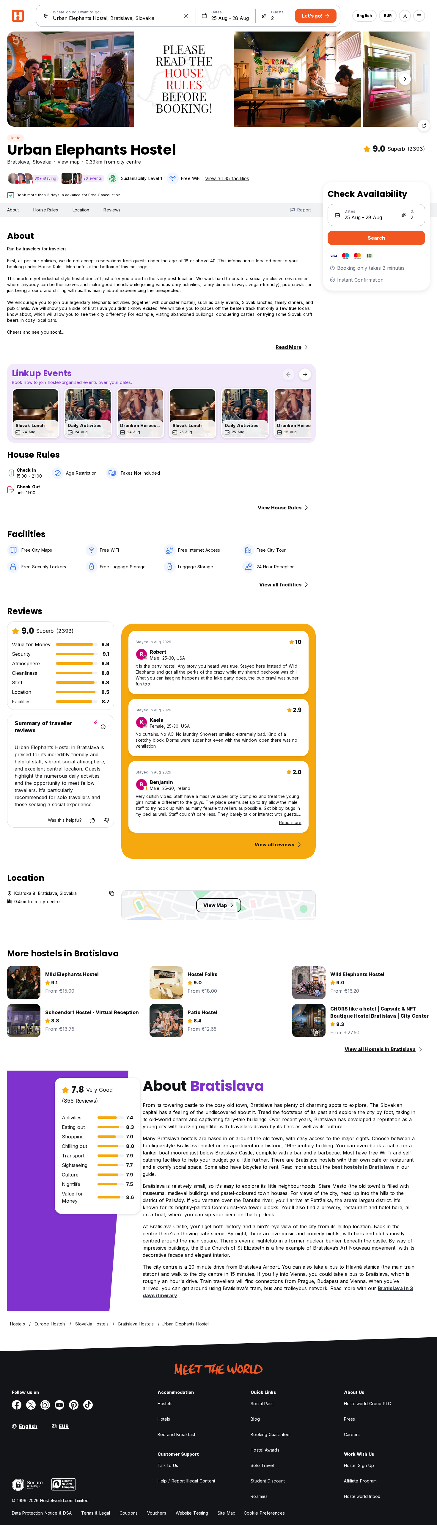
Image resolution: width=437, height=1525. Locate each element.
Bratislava (18, 162)
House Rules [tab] (45, 209)
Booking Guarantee (270, 1434)
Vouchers (156, 1512)
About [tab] (13, 209)
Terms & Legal (95, 1512)
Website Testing (192, 1512)
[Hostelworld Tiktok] (88, 1405)
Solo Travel (262, 1465)
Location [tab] (81, 209)
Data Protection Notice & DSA (42, 1512)
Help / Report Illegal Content (186, 1480)
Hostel (15, 138)
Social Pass (262, 1403)
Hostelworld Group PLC (367, 1403)
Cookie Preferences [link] (264, 1512)
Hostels (165, 1403)
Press (349, 1419)
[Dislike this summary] (107, 820)
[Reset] (186, 16)
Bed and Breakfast (176, 1434)
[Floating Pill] (405, 79)
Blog (255, 1419)
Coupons (129, 1512)
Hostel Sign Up (359, 1465)
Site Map (226, 1512)
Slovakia (41, 162)
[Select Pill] (405, 16)
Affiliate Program (360, 1480)
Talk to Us (168, 1465)
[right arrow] (305, 374)
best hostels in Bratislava (363, 1167)
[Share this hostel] (424, 125)
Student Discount (268, 1480)
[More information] (103, 726)
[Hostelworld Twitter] (31, 1405)
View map (68, 162)
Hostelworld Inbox (362, 1496)
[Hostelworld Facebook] (16, 1405)
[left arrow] (288, 374)
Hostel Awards (265, 1449)
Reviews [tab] (111, 209)
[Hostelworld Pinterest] (73, 1405)
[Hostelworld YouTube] (59, 1405)
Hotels (164, 1419)
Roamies (259, 1496)
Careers (352, 1434)
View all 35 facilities (227, 178)
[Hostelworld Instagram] (45, 1405)
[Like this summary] (92, 820)
